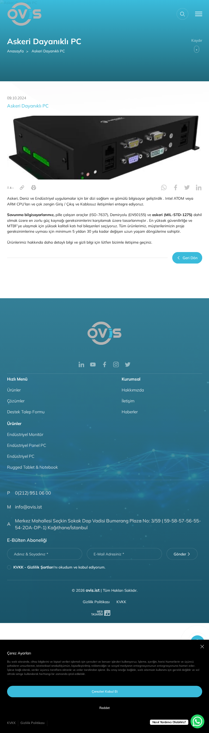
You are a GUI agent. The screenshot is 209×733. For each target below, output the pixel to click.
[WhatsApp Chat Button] (197, 721)
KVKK (11, 723)
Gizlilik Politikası (32, 723)
